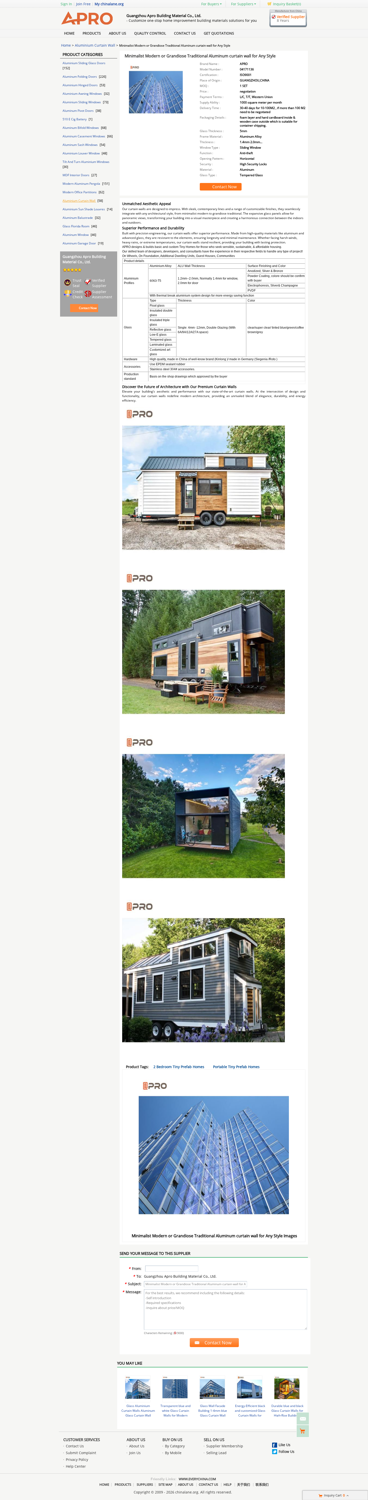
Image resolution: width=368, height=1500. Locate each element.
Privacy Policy (77, 1459)
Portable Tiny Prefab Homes (236, 1066)
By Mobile (173, 1452)
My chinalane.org (109, 4)
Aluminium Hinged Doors (80, 85)
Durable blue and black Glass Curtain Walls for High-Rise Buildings (287, 1411)
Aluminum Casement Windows (84, 136)
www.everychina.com (197, 1479)
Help (228, 1484)
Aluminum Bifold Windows (81, 128)
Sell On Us (214, 1439)
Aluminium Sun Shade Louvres (84, 209)
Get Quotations (219, 33)
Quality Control (150, 33)
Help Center (76, 1466)
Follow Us (286, 1451)
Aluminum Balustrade (78, 218)
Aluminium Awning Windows (83, 93)
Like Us (284, 1444)
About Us (117, 33)
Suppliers (145, 1484)
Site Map (165, 1484)
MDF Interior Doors (76, 175)
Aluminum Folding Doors (80, 76)
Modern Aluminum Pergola (82, 183)
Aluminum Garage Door (80, 243)
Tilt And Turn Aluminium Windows (86, 162)
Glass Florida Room (76, 226)
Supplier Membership (224, 1446)
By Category (175, 1446)
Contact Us (185, 33)
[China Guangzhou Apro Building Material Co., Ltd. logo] (87, 26)
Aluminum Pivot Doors (78, 111)
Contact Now (88, 308)
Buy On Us (172, 1439)
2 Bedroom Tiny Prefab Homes (178, 1066)
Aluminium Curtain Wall (95, 45)
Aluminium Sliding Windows (82, 102)
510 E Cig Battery (75, 119)
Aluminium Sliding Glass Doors (84, 63)
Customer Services (81, 1439)
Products (92, 33)
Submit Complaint (81, 1452)
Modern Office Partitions (80, 192)
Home (69, 33)
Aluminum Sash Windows (80, 145)
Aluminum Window (76, 235)
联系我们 (262, 1484)
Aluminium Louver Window (81, 153)
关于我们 (243, 1484)
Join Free (83, 4)
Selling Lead (216, 1452)
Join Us (135, 1452)
